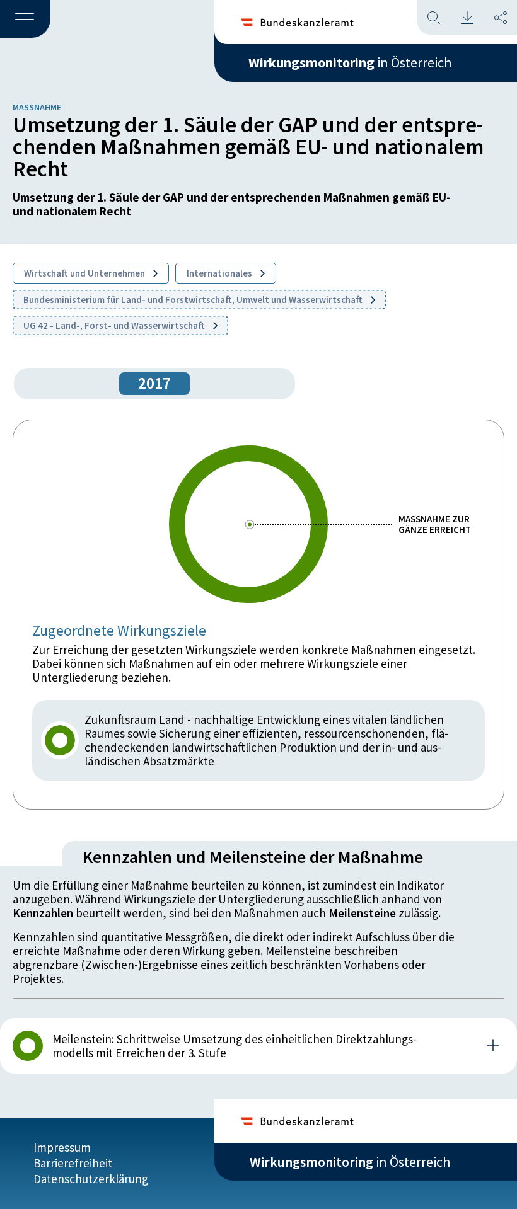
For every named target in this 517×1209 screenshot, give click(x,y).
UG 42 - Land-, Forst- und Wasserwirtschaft (115, 325)
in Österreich (349, 62)
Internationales (220, 273)
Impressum (62, 1147)
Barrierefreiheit (72, 1163)
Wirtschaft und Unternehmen (85, 273)
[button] (25, 19)
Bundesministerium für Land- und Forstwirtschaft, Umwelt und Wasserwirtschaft (193, 300)
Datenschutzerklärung (90, 1178)
